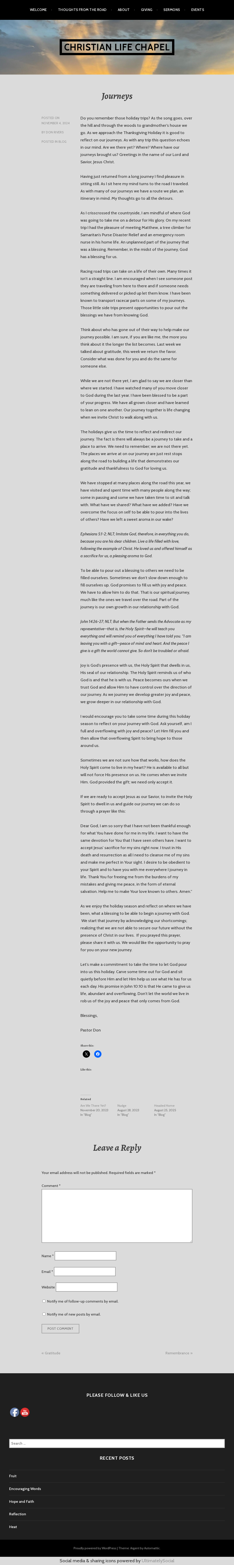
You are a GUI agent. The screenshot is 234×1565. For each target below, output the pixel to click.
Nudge (121, 1106)
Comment (51, 1186)
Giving (146, 10)
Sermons (171, 10)
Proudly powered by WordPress (95, 1548)
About (124, 10)
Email (47, 1271)
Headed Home (164, 1106)
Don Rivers (55, 132)
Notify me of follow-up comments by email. (82, 1301)
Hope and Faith (21, 1501)
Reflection (17, 1514)
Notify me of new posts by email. (74, 1314)
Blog (62, 141)
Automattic (152, 1548)
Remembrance (177, 1353)
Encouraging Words (25, 1489)
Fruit (12, 1476)
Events (197, 10)
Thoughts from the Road (82, 10)
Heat (13, 1527)
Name (48, 1256)
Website (48, 1287)
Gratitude (52, 1353)
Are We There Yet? (93, 1106)
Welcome (38, 10)
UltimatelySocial (158, 1560)
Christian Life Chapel (117, 47)
